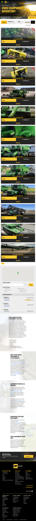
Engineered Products (22, 291)
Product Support (16, 500)
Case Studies (17, 482)
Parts (3, 475)
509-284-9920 (30, 311)
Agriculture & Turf (22, 288)
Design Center (15, 515)
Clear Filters (27, 22)
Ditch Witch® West (7, 288)
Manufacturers (28, 477)
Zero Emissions (5, 515)
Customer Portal (15, 373)
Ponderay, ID (26, 41)
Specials (16, 480)
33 (14, 263)
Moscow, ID (26, 159)
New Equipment (5, 472)
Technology (4, 504)
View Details (18, 44)
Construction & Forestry (7, 290)
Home (3, 5)
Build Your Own (17, 475)
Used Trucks (4, 510)
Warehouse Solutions (16, 509)
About (27, 472)
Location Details (6, 300)
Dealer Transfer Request (19, 481)
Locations (4, 477)
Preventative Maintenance (19, 477)
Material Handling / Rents (23, 290)
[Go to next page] (16, 263)
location (16, 442)
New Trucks (4, 509)
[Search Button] (33, 2)
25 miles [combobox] (26, 284)
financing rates (18, 422)
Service (3, 476)
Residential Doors (16, 514)
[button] (32, 17)
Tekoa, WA (6, 309)
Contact (4, 519)
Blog (26, 476)
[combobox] (13, 284)
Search (3, 22)
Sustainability (28, 475)
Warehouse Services (16, 512)
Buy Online (17, 472)
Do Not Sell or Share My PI (23, 519)
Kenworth (5, 291)
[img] (18, 34)
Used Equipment (5, 473)
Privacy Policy (16, 519)
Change (8, 18)
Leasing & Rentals (5, 512)
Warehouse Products (16, 510)
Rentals (3, 500)
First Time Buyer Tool (18, 476)
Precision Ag (17, 473)
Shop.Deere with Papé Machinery (8, 480)
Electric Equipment (18, 484)
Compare (4, 28)
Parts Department (17, 372)
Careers (27, 473)
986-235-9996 (19, 18)
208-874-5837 (30, 305)
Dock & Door (15, 513)
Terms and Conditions (9, 519)
